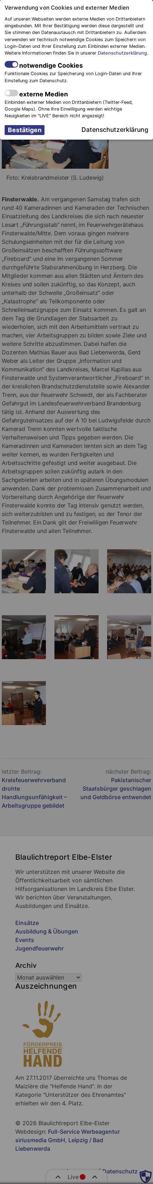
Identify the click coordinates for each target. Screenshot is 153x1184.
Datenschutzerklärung (122, 53)
